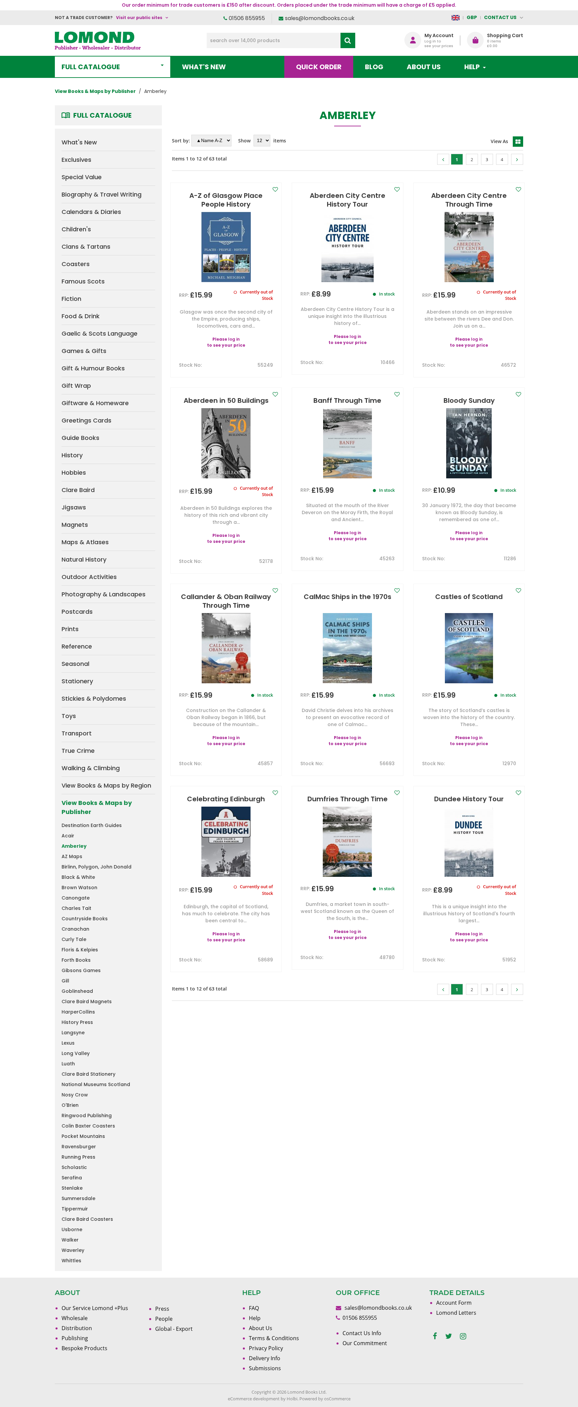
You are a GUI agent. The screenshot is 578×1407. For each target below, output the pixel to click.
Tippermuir (75, 1208)
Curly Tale (74, 939)
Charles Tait (76, 908)
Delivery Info (264, 1358)
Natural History (84, 559)
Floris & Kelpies (80, 949)
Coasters (76, 264)
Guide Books (80, 438)
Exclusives (76, 159)
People (164, 1318)
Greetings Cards (86, 420)
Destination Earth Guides (92, 825)
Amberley (74, 846)
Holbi (292, 1399)
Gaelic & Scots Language (99, 333)
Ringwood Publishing (87, 1115)
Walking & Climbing (91, 768)
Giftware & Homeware (95, 403)
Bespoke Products (84, 1348)
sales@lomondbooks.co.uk (320, 18)
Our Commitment (365, 1343)
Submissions (265, 1368)
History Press (77, 1022)
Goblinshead (77, 991)
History (72, 455)
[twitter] (448, 1336)
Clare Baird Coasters (87, 1219)
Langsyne (73, 1032)
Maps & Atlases (85, 542)
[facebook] (435, 1336)
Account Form (454, 1302)
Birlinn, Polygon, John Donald (96, 866)
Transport (77, 733)
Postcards (77, 611)
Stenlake (72, 1188)
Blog (374, 67)
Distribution (77, 1328)
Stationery (77, 681)
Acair (68, 835)
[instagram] (463, 1336)
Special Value (82, 177)
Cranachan (75, 929)
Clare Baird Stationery (88, 1074)
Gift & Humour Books (93, 368)
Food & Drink (81, 316)
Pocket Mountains (83, 1136)
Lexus (68, 1043)
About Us (424, 67)
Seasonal (75, 664)
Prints (70, 629)
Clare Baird (78, 490)
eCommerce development (254, 1399)
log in (234, 339)
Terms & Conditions (274, 1338)
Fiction (71, 299)
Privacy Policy (266, 1348)
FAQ (254, 1308)
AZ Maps (72, 856)
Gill (65, 980)
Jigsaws (74, 507)
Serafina (72, 1177)
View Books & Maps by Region (106, 785)
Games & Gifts (84, 351)
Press (162, 1308)
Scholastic (74, 1167)
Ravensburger (79, 1146)
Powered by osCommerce (325, 1399)
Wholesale (75, 1318)
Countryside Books (85, 918)
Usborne (72, 1229)
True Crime (78, 750)
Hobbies (74, 472)
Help (255, 1318)
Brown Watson (79, 887)
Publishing (75, 1338)
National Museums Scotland (96, 1084)
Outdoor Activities (89, 577)
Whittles (71, 1260)
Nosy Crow (75, 1094)
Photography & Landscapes (104, 594)
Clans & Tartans (86, 246)
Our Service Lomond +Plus (95, 1308)
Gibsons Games (81, 970)
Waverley (73, 1250)
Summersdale (78, 1198)
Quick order (319, 67)
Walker (70, 1240)
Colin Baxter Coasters (88, 1126)
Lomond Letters (456, 1312)
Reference (77, 646)
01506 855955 (247, 18)
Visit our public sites (139, 17)
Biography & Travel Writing (101, 194)
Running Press (78, 1157)
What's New (204, 67)
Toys (69, 716)
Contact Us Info (362, 1333)
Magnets (75, 524)
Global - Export (174, 1328)
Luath (68, 1063)
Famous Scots (83, 281)
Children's (76, 229)
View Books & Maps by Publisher (97, 807)
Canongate (76, 898)
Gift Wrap (76, 385)
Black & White (78, 877)
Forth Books (76, 960)
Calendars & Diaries (91, 212)
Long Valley (76, 1053)
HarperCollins (78, 1012)
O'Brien (70, 1105)
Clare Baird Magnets (87, 1001)
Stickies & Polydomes (94, 698)
